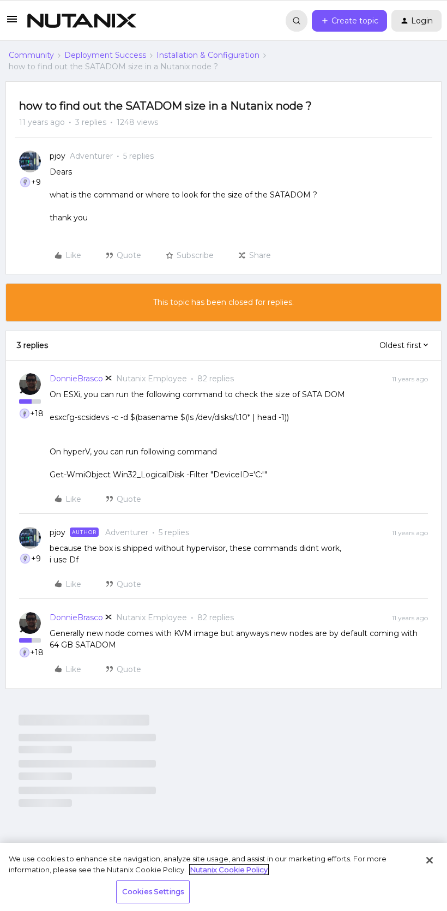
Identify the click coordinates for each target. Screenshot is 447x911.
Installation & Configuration (207, 55)
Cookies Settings (153, 891)
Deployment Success (105, 55)
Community (31, 55)
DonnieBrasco (76, 378)
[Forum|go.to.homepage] (81, 21)
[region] (223, 877)
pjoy (57, 156)
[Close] (430, 860)
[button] (12, 23)
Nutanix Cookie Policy (229, 869)
